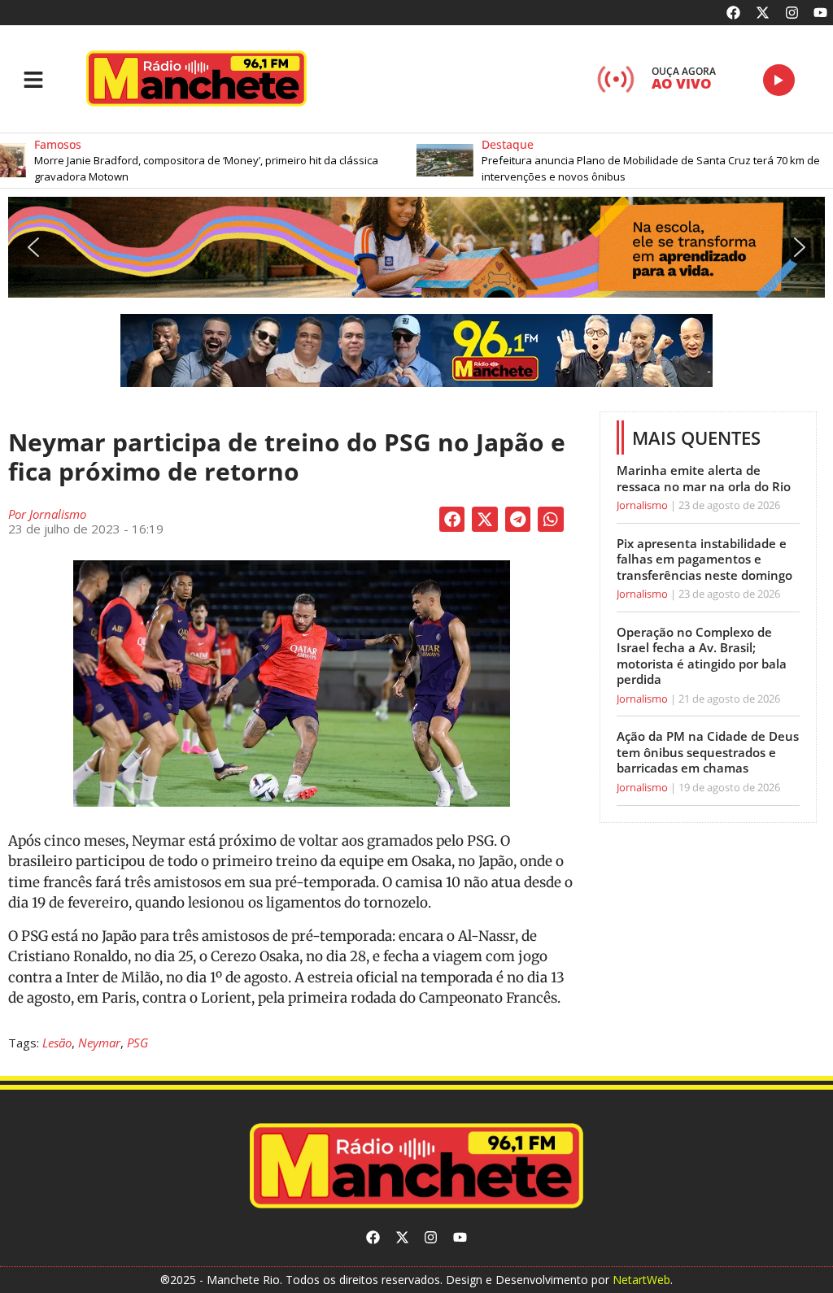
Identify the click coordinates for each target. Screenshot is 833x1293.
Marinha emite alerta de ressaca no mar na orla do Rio (704, 478)
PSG (137, 1042)
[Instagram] (792, 12)
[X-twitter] (762, 12)
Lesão (57, 1042)
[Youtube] (820, 12)
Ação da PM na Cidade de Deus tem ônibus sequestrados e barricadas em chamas (708, 752)
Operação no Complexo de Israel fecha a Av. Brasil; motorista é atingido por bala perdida (702, 656)
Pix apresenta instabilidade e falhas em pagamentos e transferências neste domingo (704, 559)
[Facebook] (734, 12)
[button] (607, 160)
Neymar (99, 1042)
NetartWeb (641, 1279)
